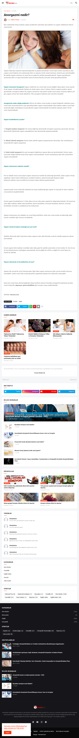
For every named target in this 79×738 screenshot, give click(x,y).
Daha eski (73, 379)
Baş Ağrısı (39, 594)
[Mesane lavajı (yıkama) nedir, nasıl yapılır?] (8, 453)
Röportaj (33, 597)
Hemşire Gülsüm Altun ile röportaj (50, 503)
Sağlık (20, 301)
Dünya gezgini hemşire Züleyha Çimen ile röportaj (19, 503)
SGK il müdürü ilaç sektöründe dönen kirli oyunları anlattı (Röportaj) (19, 486)
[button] (2, 3)
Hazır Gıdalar (21, 597)
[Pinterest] (34, 306)
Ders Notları (7, 567)
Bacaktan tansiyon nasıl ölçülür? (24, 424)
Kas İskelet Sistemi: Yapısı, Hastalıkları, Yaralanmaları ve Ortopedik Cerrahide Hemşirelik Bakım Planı (44, 460)
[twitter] (33, 722)
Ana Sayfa (7, 11)
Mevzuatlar (39, 615)
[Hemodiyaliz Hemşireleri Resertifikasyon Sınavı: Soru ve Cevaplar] (8, 435)
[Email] (38, 306)
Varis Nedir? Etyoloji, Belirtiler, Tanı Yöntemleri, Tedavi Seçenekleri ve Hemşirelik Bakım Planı (41, 661)
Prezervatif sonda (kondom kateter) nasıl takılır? (29, 442)
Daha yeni (6, 379)
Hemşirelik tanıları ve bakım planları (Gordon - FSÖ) (28, 675)
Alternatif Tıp (10, 594)
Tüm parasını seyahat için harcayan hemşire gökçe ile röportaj (56, 486)
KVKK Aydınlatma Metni (47, 731)
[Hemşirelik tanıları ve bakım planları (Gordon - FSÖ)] (6, 677)
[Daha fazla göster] (42, 306)
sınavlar (6, 577)
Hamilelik (6, 570)
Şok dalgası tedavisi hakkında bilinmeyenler (62, 335)
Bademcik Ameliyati (25, 594)
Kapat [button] (7, 732)
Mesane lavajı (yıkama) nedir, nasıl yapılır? (28, 450)
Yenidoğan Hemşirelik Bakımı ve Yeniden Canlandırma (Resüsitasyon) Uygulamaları (38, 644)
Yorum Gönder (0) (39, 373)
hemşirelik (39, 622)
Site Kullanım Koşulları (62, 731)
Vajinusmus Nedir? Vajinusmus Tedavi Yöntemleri (14, 335)
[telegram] (45, 722)
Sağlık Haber (7, 574)
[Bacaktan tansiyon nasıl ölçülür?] (8, 427)
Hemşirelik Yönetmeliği (45, 631)
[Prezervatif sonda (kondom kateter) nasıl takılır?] (8, 444)
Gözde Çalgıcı (18, 631)
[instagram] (41, 722)
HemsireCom (42, 734)
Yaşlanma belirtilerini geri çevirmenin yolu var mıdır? (12, 357)
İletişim (36, 731)
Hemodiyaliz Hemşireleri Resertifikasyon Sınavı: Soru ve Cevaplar (35, 433)
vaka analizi (7, 581)
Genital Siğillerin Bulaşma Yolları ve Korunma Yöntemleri (39, 335)
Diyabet (6, 631)
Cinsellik (14, 11)
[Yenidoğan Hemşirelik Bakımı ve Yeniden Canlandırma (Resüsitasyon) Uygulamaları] (6, 646)
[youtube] (37, 722)
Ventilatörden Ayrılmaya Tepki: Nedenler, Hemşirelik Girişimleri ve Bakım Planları (37, 652)
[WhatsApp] (30, 306)
